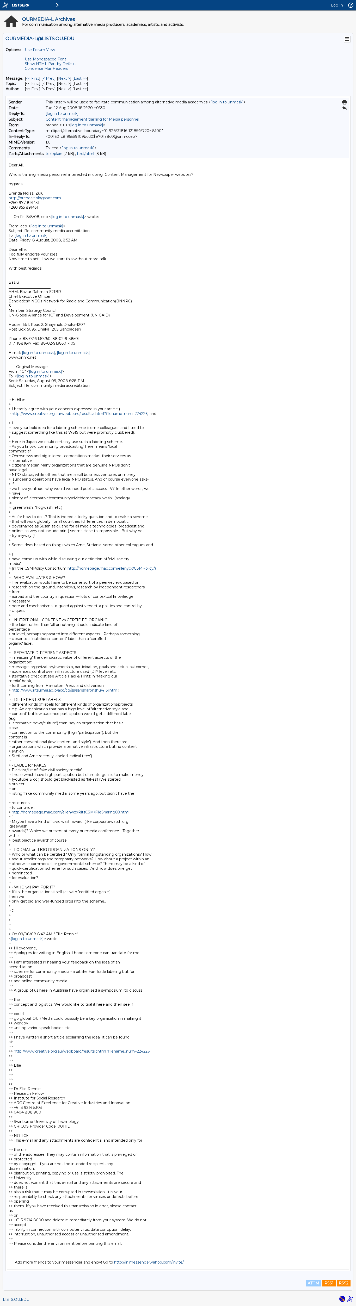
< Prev (48, 78)
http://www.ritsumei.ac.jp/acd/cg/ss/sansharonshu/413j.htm (64, 690)
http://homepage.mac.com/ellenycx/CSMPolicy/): (112, 568)
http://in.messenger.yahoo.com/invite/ (149, 1262)
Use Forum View (40, 49)
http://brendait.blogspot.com (35, 198)
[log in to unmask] (227, 102)
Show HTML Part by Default (50, 63)
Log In (337, 5)
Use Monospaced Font (45, 59)
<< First (32, 78)
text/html (85, 153)
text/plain (54, 153)
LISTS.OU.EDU (16, 1299)
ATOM (313, 1283)
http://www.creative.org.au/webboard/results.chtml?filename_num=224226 (80, 413)
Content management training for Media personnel (92, 119)
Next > (64, 78)
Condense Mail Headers (46, 68)
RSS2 (343, 1283)
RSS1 (329, 1283)
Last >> (80, 78)
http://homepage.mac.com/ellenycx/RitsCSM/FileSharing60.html (70, 812)
